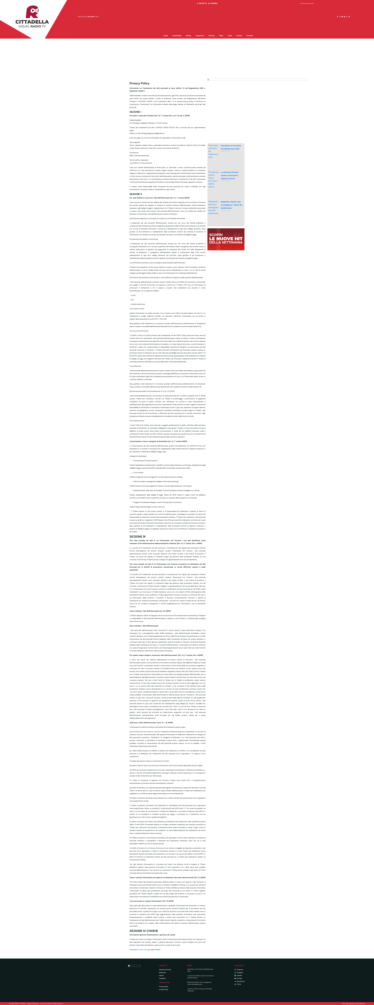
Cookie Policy (143, 950)
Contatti (250, 36)
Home (166, 36)
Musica (188, 36)
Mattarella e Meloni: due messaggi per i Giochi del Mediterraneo (231, 205)
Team (230, 36)
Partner (239, 36)
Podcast (212, 36)
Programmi (200, 36)
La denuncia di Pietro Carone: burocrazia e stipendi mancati (230, 175)
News (221, 36)
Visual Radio (176, 36)
